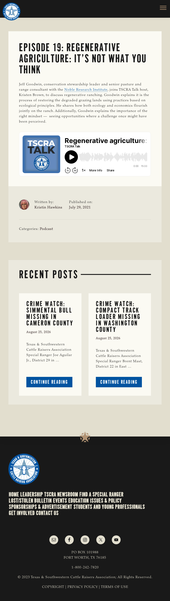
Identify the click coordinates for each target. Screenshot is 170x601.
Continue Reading (51, 383)
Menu (160, 8)
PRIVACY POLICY (83, 587)
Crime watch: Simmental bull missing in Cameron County (49, 313)
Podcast (46, 229)
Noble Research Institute (86, 90)
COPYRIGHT (53, 587)
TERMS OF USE (114, 587)
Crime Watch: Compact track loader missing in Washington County (118, 317)
